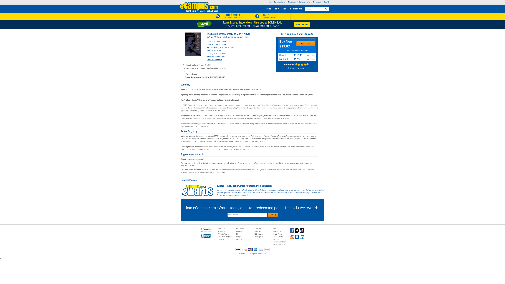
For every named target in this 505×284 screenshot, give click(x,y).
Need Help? (243, 254)
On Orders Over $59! (199, 65)
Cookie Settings (278, 237)
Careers (239, 231)
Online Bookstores (279, 244)
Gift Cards (257, 229)
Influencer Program (225, 237)
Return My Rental (279, 2)
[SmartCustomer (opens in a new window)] (296, 68)
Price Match (277, 231)
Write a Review (191, 74)
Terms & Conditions (280, 242)
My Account (317, 2)
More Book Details (214, 59)
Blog (270, 2)
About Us (221, 229)
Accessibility (222, 231)
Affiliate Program (224, 234)
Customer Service (304, 2)
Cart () (326, 2)
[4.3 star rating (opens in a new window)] (302, 64)
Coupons (239, 237)
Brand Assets (222, 239)
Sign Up (273, 215)
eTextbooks (296, 8)
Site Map (276, 239)
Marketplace (292, 2)
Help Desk (257, 231)
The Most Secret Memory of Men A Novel (197, 77)
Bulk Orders (240, 229)
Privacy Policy (277, 234)
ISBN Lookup (259, 234)
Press (274, 229)
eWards (239, 239)
